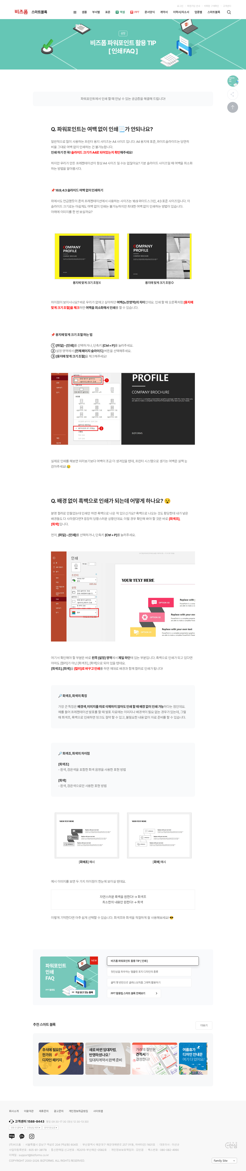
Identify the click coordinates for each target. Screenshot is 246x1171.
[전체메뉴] (74, 12)
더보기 (204, 1025)
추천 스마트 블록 (44, 1025)
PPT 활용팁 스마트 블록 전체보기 (128, 993)
